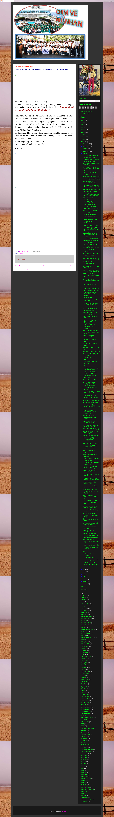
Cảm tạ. (83, 690)
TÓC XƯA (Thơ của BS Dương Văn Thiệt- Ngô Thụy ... (91, 406)
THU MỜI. (84, 782)
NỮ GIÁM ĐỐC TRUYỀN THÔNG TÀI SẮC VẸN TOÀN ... (90, 221)
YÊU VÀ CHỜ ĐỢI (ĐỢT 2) (90, 533)
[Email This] (33, 251)
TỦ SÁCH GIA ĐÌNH (86, 111)
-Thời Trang (84, 660)
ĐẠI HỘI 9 (84, 705)
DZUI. (82, 726)
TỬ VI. (83, 793)
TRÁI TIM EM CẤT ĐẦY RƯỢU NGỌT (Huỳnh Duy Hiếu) (91, 515)
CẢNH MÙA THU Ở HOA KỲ (91, 225)
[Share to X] (36, 251)
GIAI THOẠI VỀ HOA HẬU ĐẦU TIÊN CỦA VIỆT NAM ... (91, 216)
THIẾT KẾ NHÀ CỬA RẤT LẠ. (91, 443)
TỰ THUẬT (84, 791)
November (86, 146)
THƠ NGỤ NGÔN (86, 778)
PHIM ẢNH (84, 747)
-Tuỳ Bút (83, 675)
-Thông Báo (20, 253)
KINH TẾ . (84, 732)
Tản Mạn (83, 761)
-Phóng (83, 639)
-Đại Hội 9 (84, 620)
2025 (82, 122)
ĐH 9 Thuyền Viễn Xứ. (87, 717)
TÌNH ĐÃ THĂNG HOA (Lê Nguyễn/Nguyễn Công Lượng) (90, 417)
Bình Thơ (83, 684)
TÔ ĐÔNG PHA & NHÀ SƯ (90, 560)
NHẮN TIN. (84, 740)
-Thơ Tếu (83, 658)
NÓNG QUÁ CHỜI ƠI (89, 562)
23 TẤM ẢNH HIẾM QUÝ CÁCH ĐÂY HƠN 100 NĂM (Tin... (91, 275)
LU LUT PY (84, 736)
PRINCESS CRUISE (87, 749)
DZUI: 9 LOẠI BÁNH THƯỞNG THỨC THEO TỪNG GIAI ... (90, 299)
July (84, 569)
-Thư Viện (84, 665)
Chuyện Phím (85, 700)
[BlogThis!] (35, 251)
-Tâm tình (83, 648)
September (86, 151)
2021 (82, 132)
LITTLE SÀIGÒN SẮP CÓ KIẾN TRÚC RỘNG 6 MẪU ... (91, 281)
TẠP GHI (83, 766)
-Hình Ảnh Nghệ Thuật (87, 629)
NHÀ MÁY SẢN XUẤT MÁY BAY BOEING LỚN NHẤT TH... (90, 305)
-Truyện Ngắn (85, 673)
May (84, 574)
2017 (82, 141)
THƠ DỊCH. (84, 774)
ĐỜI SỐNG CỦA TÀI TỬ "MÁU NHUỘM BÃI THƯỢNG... (89, 439)
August (85, 153)
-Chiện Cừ (84, 612)
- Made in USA (85, 606)
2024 (82, 125)
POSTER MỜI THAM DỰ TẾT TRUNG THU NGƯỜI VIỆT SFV (91, 169)
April (84, 576)
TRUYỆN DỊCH (85, 787)
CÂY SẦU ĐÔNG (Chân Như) (91, 245)
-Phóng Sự (84, 642)
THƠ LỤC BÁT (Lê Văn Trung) (91, 189)
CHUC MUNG (85, 696)
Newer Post (18, 266)
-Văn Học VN (84, 679)
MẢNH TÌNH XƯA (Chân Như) (91, 176)
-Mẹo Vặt (83, 635)
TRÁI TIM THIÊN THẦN (89, 379)
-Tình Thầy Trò (85, 671)
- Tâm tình (84, 608)
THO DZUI (84, 776)
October (85, 148)
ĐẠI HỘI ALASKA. (86, 711)
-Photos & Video (85, 644)
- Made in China (85, 604)
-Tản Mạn (83, 650)
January (85, 584)
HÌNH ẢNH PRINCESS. (87, 728)
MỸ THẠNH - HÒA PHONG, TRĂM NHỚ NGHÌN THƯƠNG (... (90, 255)
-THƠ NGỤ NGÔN (86, 656)
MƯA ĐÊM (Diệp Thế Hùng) (90, 402)
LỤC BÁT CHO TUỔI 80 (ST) (91, 259)
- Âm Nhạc (84, 595)
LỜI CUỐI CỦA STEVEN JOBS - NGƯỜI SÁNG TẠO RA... (91, 497)
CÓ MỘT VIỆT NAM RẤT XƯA (91, 179)
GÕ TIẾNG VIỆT (85, 113)
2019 (82, 137)
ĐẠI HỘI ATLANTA (86, 713)
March (85, 579)
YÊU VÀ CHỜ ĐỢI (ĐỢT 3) (90, 435)
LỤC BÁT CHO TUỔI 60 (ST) (91, 429)
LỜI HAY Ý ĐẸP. (85, 734)
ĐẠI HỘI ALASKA (86, 709)
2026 (82, 120)
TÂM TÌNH (84, 759)
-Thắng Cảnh (84, 652)
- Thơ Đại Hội (85, 610)
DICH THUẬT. (85, 721)
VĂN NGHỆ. (84, 797)
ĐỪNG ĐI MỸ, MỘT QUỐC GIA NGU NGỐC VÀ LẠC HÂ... (90, 229)
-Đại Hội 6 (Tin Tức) (86, 618)
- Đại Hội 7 (84, 597)
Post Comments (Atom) (25, 268)
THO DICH (84, 772)
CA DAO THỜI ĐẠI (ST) (89, 557)
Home (45, 266)
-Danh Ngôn (84, 625)
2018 (82, 139)
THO (82, 768)
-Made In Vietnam (86, 633)
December (86, 144)
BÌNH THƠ (84, 686)
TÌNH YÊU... (86, 551)
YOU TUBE (84, 801)
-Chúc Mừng (84, 614)
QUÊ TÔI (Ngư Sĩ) (88, 202)
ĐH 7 (82, 715)
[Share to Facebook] (38, 251)
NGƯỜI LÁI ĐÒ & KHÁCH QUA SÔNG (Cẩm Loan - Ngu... (90, 502)
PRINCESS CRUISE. (87, 751)
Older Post (71, 266)
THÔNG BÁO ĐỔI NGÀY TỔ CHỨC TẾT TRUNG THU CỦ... (90, 541)
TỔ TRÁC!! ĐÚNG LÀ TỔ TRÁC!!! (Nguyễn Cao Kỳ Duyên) (90, 491)
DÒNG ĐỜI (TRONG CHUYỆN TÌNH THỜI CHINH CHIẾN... (89, 412)
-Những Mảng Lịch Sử (87, 637)
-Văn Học (83, 677)
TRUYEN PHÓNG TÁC (87, 789)
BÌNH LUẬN (84, 681)
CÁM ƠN (83, 688)
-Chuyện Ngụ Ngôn (86, 616)
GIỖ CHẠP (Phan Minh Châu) (91, 545)
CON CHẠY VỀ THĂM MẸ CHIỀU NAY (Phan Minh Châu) (90, 447)
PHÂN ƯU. (84, 743)
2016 (82, 587)
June (84, 572)
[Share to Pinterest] (39, 251)
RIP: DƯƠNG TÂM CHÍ (89, 395)
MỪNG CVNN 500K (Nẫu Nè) (91, 400)
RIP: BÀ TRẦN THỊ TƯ (89, 324)
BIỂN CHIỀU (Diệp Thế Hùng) (91, 247)
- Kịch (82, 602)
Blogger (64, 811)
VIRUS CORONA (86, 799)
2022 (82, 129)
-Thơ (82, 654)
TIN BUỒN (84, 785)
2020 (82, 134)
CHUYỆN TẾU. (85, 703)
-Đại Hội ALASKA (86, 623)
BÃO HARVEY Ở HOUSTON (91, 191)
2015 (82, 589)
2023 (82, 127)
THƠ (82, 770)
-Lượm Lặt (84, 631)
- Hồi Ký (83, 599)
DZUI (82, 724)
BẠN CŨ (85, 365)
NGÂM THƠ (84, 738)
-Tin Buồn (83, 667)
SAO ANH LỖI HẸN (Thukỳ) (90, 397)
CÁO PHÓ (84, 692)
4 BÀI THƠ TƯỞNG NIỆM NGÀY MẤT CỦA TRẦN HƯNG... (90, 294)
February (85, 581)
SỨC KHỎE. (84, 753)
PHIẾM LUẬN (85, 745)
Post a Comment (21, 259)
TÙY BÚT (83, 795)
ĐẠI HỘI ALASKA (86, 707)
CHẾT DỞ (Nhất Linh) (89, 263)
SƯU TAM (84, 755)
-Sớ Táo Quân (85, 646)
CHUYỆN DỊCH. (85, 698)
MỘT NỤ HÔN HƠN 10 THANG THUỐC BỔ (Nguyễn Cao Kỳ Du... (89, 384)
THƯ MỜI (84, 780)
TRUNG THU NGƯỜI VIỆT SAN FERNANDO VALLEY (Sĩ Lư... (91, 332)
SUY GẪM (84, 757)
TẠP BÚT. (84, 764)
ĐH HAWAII (84, 719)
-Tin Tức (83, 669)
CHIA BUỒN (84, 694)
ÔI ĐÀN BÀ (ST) (87, 261)
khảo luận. (84, 730)
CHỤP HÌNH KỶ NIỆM (89, 204)
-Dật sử (83, 627)
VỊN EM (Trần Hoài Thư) (89, 531)
